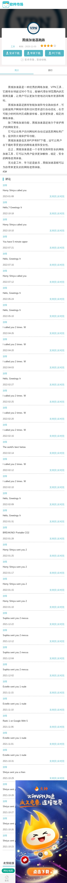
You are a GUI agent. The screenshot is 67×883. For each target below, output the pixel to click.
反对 (59, 196)
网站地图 (8, 870)
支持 (51, 196)
